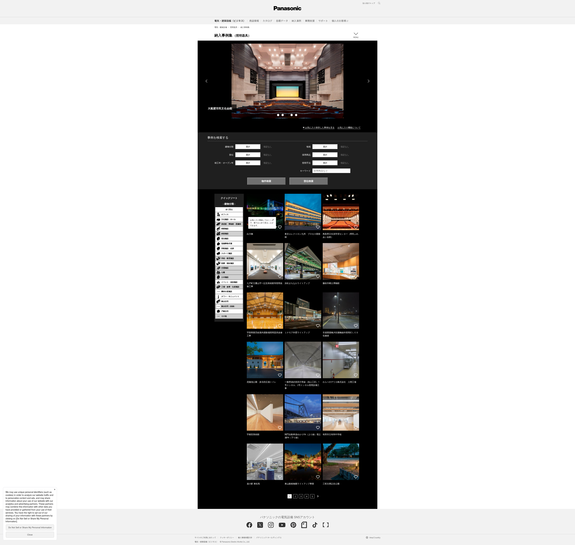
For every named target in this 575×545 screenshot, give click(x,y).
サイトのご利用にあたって (205, 537)
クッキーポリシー (227, 537)
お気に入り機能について (349, 127)
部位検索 (308, 181)
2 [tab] (283, 115)
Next (369, 81)
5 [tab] (296, 115)
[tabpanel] (287, 81)
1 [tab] (278, 115)
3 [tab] (287, 115)
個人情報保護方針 (245, 537)
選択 (248, 146)
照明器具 (233, 27)
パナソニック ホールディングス (269, 537)
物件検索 (266, 181)
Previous (206, 81)
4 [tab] (291, 115)
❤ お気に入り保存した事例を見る (319, 127)
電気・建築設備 (220, 27)
